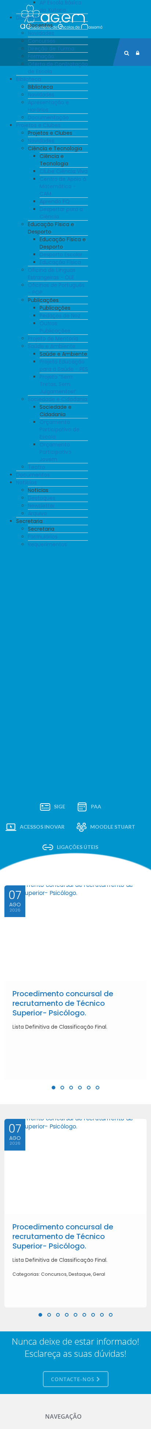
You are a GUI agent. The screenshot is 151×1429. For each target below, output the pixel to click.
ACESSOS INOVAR (42, 827)
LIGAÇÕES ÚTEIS (77, 847)
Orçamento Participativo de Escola (60, 429)
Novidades (41, 33)
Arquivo (37, 513)
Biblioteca (28, 79)
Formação (41, 56)
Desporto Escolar (61, 254)
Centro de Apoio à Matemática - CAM (63, 186)
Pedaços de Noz (60, 315)
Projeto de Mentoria (53, 338)
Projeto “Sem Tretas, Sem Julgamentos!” (58, 384)
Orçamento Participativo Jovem (55, 452)
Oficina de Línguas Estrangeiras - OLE (52, 273)
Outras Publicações (55, 327)
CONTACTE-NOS (73, 1379)
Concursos (41, 41)
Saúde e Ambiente (52, 346)
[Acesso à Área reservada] (137, 53)
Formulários (43, 536)
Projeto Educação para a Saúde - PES (64, 365)
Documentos (33, 474)
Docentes (28, 17)
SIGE (59, 806)
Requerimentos (47, 544)
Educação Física (60, 262)
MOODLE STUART (112, 827)
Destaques (41, 498)
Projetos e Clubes (38, 125)
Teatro (36, 467)
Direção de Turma (51, 48)
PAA (96, 806)
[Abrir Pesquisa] (126, 53)
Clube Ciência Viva (64, 171)
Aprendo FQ (55, 201)
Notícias (26, 482)
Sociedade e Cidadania (57, 399)
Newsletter (41, 505)
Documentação (48, 117)
